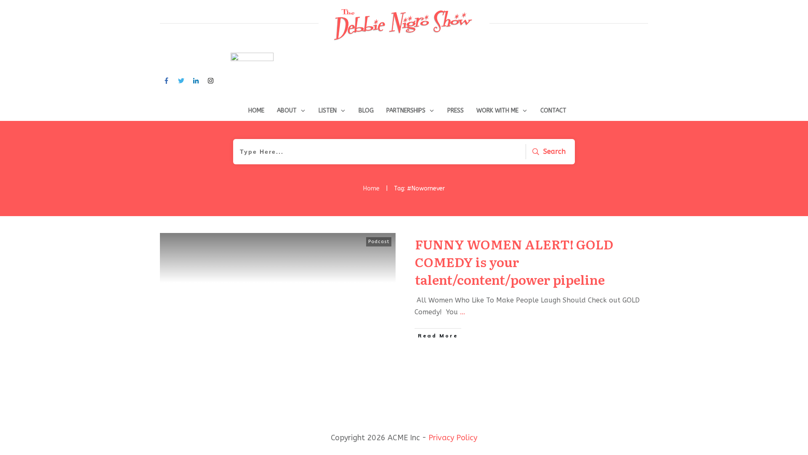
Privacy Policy (452, 437)
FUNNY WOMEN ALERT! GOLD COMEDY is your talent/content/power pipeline (514, 262)
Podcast (378, 241)
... (462, 312)
